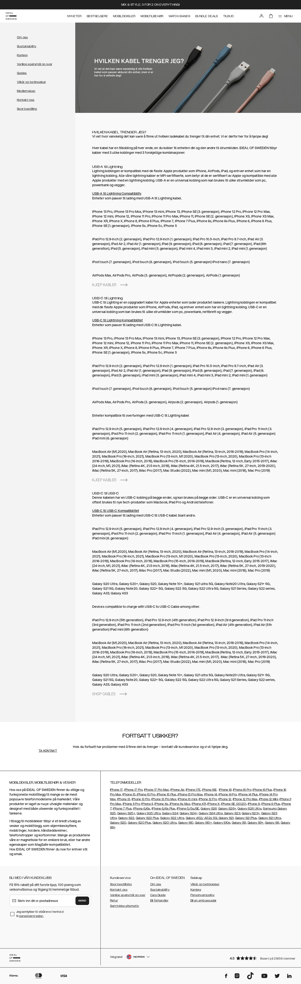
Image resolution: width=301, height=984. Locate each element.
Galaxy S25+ (126, 813)
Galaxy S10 (186, 822)
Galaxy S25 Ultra (149, 813)
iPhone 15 (129, 794)
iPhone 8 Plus (270, 804)
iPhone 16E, (209, 789)
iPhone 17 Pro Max (156, 789)
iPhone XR (199, 804)
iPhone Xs (161, 804)
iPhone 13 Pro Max (163, 799)
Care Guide (158, 895)
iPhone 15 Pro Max (190, 794)
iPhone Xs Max (179, 804)
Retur (114, 900)
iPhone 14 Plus (248, 794)
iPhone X (213, 804)
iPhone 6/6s (141, 808)
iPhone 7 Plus (122, 808)
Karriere (22, 55)
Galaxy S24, (170, 813)
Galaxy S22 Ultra (172, 818)
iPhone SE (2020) (233, 804)
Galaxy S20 (118, 822)
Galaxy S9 (239, 822)
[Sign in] (261, 16)
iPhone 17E (193, 789)
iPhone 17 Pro (133, 789)
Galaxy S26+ (227, 808)
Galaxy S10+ (203, 822)
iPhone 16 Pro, (242, 789)
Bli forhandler (159, 900)
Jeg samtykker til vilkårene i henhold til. (39, 914)
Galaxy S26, (209, 808)
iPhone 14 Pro (227, 794)
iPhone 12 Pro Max (245, 799)
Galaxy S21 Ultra (269, 818)
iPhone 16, (225, 789)
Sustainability (26, 46)
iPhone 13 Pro (141, 799)
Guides (22, 73)
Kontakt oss (25, 100)
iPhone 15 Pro (145, 794)
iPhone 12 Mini (268, 799)
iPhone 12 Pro (208, 799)
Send (82, 901)
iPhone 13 (123, 799)
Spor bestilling (27, 109)
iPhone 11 (147, 804)
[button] (261, 958)
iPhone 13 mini (187, 799)
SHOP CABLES (104, 694)
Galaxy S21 (226, 818)
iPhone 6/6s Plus (163, 808)
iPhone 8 (254, 804)
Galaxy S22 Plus (147, 818)
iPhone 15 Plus (166, 794)
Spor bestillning (121, 884)
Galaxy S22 (126, 818)
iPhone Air (177, 789)
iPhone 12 (224, 799)
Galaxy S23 (231, 813)
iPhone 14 (210, 794)
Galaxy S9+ (256, 822)
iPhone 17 (116, 789)
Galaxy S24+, (189, 813)
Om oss (22, 37)
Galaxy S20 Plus (139, 822)
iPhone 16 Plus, (263, 789)
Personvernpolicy (202, 895)
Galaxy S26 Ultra (249, 808)
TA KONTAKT (48, 750)
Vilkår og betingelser (31, 82)
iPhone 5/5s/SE (188, 808)
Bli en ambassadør (203, 900)
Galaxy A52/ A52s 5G (201, 818)
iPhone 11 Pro (131, 804)
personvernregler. (31, 916)
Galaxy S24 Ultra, (211, 813)
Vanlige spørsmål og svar (34, 64)
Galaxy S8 (272, 822)
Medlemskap (26, 91)
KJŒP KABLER (104, 284)
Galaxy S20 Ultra (165, 822)
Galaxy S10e (221, 822)
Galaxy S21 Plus (246, 818)
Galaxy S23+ (251, 813)
